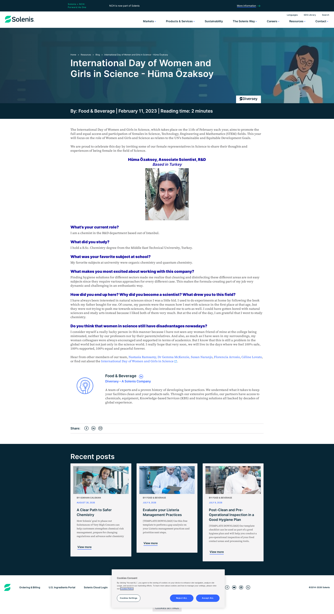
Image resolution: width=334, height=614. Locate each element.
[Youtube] (234, 587)
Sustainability (214, 21)
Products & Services (179, 21)
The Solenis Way (244, 21)
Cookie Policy (127, 589)
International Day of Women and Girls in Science (137, 361)
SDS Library (310, 15)
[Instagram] (241, 587)
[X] (248, 587)
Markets (149, 21)
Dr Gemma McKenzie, (174, 357)
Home (73, 54)
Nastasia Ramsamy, (143, 357)
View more (84, 547)
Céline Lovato (251, 357)
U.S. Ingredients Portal (62, 587)
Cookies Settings (167, 608)
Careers (272, 21)
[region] (168, 588)
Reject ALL (181, 598)
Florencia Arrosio (227, 357)
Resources (296, 21)
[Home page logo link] (19, 22)
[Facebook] (227, 587)
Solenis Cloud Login (96, 587)
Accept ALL (208, 598)
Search (325, 15)
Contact (321, 21)
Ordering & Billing (29, 587)
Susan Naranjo (201, 357)
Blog (98, 54)
